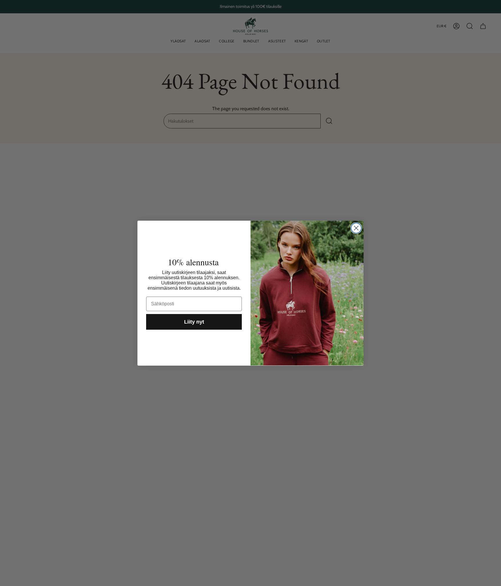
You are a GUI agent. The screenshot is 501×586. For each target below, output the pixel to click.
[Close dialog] (356, 228)
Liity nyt (194, 322)
